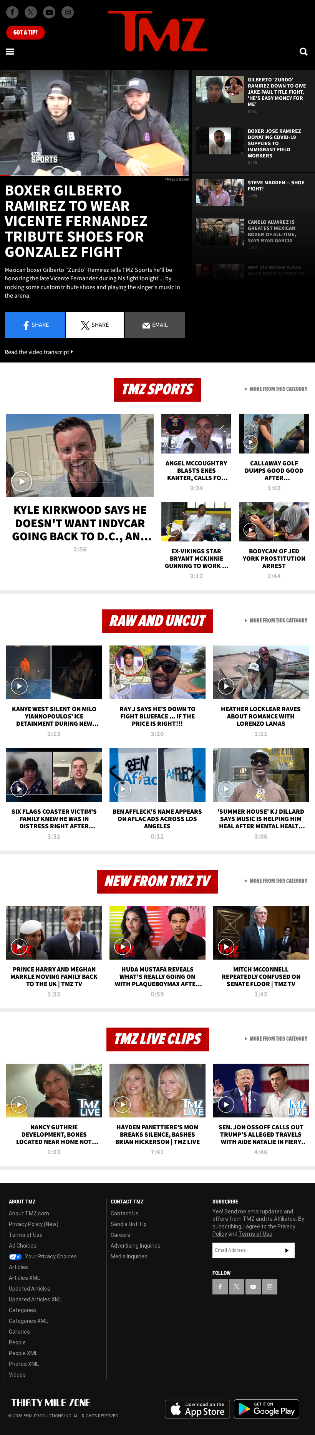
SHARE (100, 324)
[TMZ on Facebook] (12, 12)
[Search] (304, 51)
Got (25, 32)
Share (40, 324)
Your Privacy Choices (50, 1256)
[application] (94, 123)
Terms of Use (26, 1235)
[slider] (94, 176)
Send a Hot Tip (129, 1224)
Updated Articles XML (35, 1299)
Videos (17, 1375)
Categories (22, 1310)
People (17, 1342)
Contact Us (125, 1213)
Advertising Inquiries (136, 1246)
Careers (120, 1235)
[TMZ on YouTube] (253, 1286)
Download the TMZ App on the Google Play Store (266, 1409)
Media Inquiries (129, 1256)
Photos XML (24, 1364)
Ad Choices (22, 1246)
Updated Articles (29, 1289)
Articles (18, 1267)
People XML (23, 1353)
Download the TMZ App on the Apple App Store (197, 1409)
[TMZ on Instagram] (67, 12)
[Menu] (11, 51)
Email (159, 324)
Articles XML (24, 1278)
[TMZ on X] (31, 12)
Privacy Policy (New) (33, 1224)
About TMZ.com (29, 1213)
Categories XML (28, 1321)
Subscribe (287, 1250)
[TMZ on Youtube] (49, 12)
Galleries (19, 1332)
